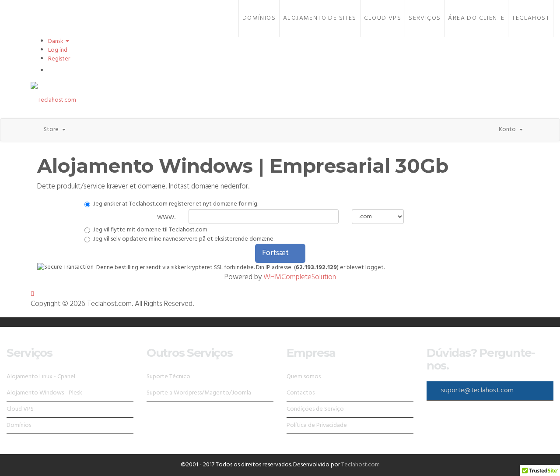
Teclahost (531, 18)
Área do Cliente (476, 18)
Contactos (301, 393)
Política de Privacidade (317, 425)
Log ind (57, 50)
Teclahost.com (360, 465)
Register (59, 59)
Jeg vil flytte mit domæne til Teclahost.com (150, 230)
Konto (508, 129)
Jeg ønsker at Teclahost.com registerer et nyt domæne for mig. (175, 204)
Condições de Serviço (315, 409)
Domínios (259, 18)
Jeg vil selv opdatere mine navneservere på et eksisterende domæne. (183, 239)
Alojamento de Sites (320, 18)
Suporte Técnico (168, 377)
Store (52, 129)
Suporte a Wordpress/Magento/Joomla (199, 393)
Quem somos (304, 377)
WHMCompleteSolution (299, 277)
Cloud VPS (383, 18)
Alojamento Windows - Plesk (44, 393)
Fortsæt (277, 253)
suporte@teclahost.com (477, 390)
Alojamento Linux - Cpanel (41, 377)
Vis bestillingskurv (76, 70)
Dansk (56, 41)
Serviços (425, 18)
